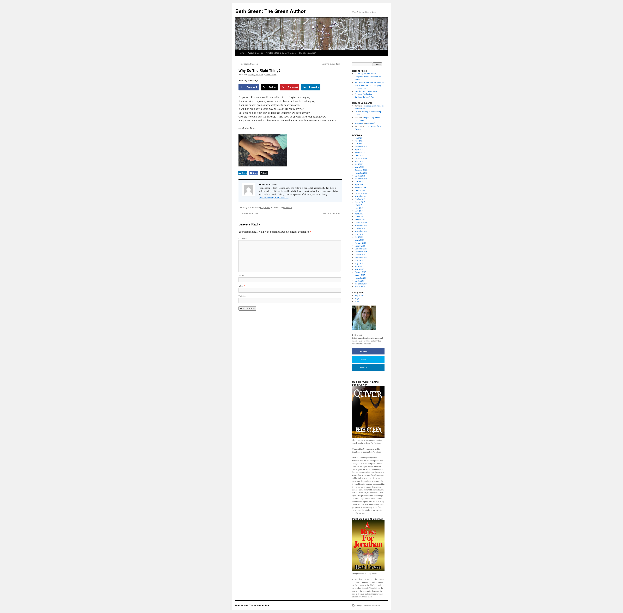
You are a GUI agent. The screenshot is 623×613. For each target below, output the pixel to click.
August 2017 (360, 202)
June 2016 (359, 234)
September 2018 (361, 178)
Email (241, 285)
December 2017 (361, 193)
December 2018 (361, 170)
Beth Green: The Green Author (270, 10)
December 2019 (361, 158)
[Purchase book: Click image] (368, 570)
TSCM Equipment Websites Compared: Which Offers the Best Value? (368, 76)
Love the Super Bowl (332, 63)
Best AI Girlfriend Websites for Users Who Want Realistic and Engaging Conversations (369, 85)
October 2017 (360, 199)
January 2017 (360, 219)
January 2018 (360, 190)
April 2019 (359, 164)
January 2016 (360, 245)
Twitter (363, 359)
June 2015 (359, 260)
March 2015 (359, 269)
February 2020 (360, 152)
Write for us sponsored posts (366, 91)
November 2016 (361, 225)
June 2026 (359, 140)
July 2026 (358, 137)
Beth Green (271, 74)
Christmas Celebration (363, 94)
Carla (357, 111)
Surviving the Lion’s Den (364, 97)
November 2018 (361, 172)
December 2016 (361, 222)
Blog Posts (265, 207)
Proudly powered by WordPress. (367, 605)
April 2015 (359, 266)
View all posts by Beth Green (273, 197)
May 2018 (359, 181)
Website (242, 296)
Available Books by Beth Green (281, 52)
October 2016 (360, 228)
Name (241, 275)
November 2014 (361, 278)
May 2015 (359, 263)
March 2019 (359, 167)
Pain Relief (370, 123)
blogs (357, 298)
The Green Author (307, 52)
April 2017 (359, 213)
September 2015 (361, 257)
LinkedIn (363, 367)
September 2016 (361, 231)
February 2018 (360, 187)
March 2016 (359, 240)
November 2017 (361, 196)
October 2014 (360, 280)
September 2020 (361, 146)
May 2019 (359, 161)
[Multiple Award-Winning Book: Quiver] (368, 437)
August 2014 (360, 286)
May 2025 (359, 143)
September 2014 (361, 283)
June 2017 (359, 207)
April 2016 (359, 237)
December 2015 (361, 248)
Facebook (364, 351)
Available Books (255, 52)
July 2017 (358, 205)
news (357, 301)
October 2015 (360, 254)
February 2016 (360, 243)
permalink (287, 207)
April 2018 (359, 184)
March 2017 (359, 216)
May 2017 (359, 210)
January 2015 (360, 275)
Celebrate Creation (248, 63)
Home (241, 52)
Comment (243, 238)
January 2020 (360, 155)
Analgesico (359, 123)
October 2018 (360, 175)
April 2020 (359, 149)
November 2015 (361, 251)
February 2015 (360, 272)
